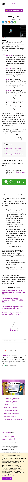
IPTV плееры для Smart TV (12, 399)
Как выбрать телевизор (11, 413)
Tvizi (7, 79)
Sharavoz (9, 101)
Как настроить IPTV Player (14, 154)
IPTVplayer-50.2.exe (19, 172)
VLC (17, 117)
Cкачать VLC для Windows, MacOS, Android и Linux (12, 313)
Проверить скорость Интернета (14, 419)
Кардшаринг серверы (10, 407)
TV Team (9, 55)
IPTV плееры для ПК (10, 402)
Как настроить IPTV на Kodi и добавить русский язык (12, 307)
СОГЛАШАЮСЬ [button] (7, 478)
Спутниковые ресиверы (11, 410)
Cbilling (8, 68)
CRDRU (8, 90)
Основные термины (10, 416)
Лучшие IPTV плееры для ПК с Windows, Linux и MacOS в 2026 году (13, 292)
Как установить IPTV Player (14, 151)
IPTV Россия (10, 3)
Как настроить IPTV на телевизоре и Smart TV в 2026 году (13, 300)
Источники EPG (9, 404)
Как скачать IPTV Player (13, 148)
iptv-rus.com (7, 432)
